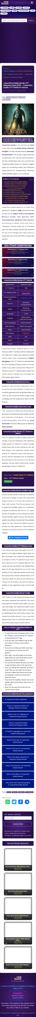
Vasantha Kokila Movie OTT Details (15, 186)
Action (4, 148)
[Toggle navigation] (31, 3)
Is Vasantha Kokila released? (16, 699)
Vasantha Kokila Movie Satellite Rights (16, 196)
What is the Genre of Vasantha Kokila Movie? (18, 749)
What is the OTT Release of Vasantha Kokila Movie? (18, 715)
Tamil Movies (6, 99)
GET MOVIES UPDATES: (12, 814)
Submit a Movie (17, 998)
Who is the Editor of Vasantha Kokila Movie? (18, 775)
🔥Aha (33, 10)
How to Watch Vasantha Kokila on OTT (16, 202)
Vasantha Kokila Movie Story (13, 190)
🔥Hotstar (4, 13)
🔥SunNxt (18, 7)
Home (6, 71)
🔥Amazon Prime (24, 10)
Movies (11, 71)
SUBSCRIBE (18, 824)
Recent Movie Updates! (18, 843)
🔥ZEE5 (12, 7)
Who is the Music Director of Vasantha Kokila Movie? (18, 758)
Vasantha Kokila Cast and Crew (14, 192)
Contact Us (6, 986)
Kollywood (22, 97)
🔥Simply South (5, 10)
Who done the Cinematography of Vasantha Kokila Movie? (18, 784)
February (14, 97)
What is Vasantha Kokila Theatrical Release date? (18, 724)
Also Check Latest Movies (17, 188)
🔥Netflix (14, 10)
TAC (20, 988)
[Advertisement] (18, 42)
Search (30, 20)
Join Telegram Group (18, 537)
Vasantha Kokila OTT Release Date (17, 198)
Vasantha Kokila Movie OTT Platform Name (17, 194)
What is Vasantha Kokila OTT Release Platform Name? (18, 707)
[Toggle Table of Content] (30, 179)
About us (14, 986)
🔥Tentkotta (4, 7)
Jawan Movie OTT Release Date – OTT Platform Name (19, 478)
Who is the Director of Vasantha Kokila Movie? (18, 767)
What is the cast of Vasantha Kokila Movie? (18, 741)
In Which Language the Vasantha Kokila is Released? (18, 732)
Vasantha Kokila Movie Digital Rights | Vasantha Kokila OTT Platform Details (15, 183)
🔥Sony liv (26, 7)
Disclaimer (23, 986)
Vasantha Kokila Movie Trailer (16, 200)
